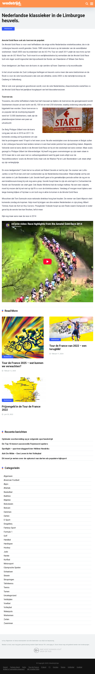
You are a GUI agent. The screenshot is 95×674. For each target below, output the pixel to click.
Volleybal (8, 607)
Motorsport (8, 563)
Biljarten (7, 500)
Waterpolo (8, 611)
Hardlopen (8, 544)
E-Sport (7, 520)
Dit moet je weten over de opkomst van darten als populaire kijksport (34, 458)
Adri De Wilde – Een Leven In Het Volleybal (21, 453)
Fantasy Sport (10, 528)
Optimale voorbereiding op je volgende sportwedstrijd (27, 439)
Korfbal (7, 559)
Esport (5, 667)
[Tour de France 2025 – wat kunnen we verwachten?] (24, 337)
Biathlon (7, 496)
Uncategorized (10, 595)
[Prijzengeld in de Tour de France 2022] (24, 389)
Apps (6, 484)
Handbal (7, 540)
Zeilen (6, 619)
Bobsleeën (8, 504)
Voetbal (7, 603)
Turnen (6, 591)
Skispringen (9, 579)
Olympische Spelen (12, 567)
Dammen (7, 512)
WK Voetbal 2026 (33, 669)
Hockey (7, 547)
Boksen (7, 508)
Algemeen (8, 476)
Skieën (7, 575)
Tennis (6, 587)
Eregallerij (8, 524)
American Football (11, 480)
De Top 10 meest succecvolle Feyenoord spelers (25, 444)
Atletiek (7, 488)
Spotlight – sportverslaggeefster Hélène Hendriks (25, 449)
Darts (24, 667)
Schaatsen (8, 571)
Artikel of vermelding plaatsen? (14, 669)
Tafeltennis (8, 583)
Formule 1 (8, 532)
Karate (6, 556)
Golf (5, 536)
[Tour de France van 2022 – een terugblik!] (71, 329)
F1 (49, 667)
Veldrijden (8, 599)
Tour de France (33, 667)
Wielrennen (8, 29)
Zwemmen (8, 623)
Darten (6, 516)
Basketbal (8, 492)
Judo (6, 552)
